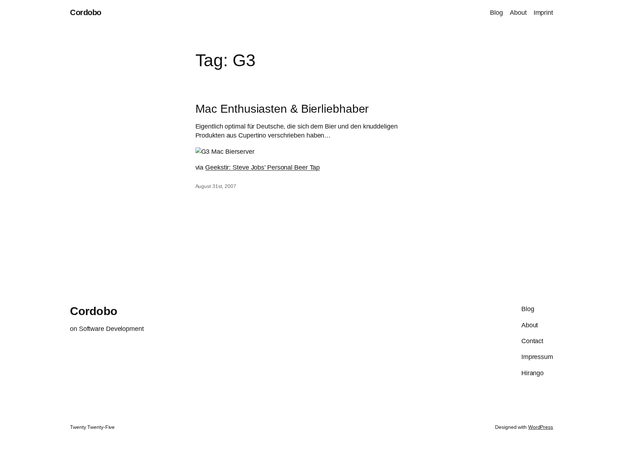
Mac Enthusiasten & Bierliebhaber (282, 108)
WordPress (540, 427)
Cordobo (85, 12)
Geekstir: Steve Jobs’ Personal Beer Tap (262, 167)
